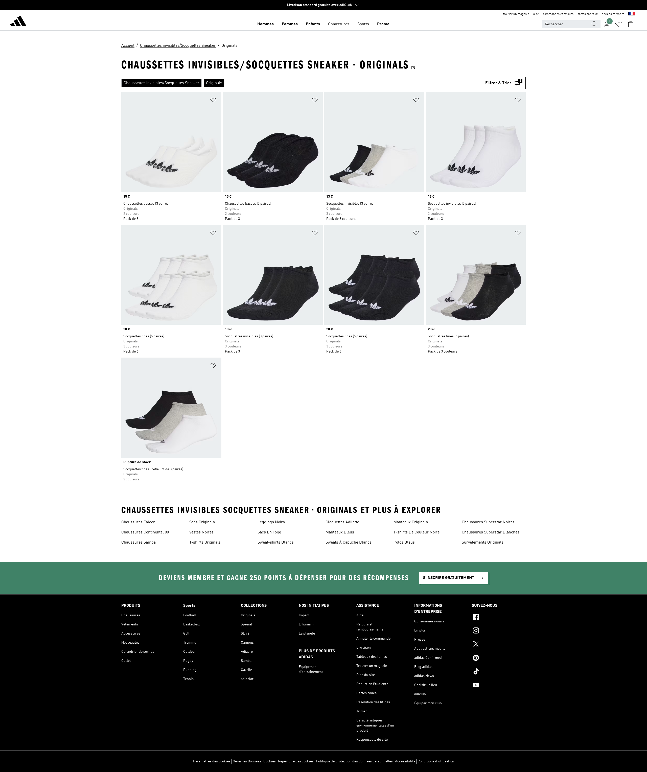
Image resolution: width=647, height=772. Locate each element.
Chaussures (338, 24)
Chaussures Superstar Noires (488, 522)
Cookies (269, 761)
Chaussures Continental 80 (145, 532)
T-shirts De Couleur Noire (417, 532)
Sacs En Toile (269, 532)
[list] (301, 83)
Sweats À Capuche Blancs (349, 543)
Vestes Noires (201, 532)
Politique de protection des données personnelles (354, 761)
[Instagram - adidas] (499, 631)
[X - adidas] (499, 645)
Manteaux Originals (411, 522)
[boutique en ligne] (18, 22)
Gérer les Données (247, 761)
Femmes (290, 24)
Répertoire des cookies (296, 761)
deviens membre (613, 14)
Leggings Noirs (271, 522)
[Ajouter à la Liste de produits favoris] (213, 101)
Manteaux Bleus (340, 532)
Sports (363, 24)
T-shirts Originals (205, 543)
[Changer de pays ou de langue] (631, 14)
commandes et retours (558, 14)
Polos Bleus (404, 543)
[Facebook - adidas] (499, 617)
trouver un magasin (516, 14)
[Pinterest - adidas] (499, 658)
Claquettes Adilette (342, 522)
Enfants (313, 24)
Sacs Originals (202, 522)
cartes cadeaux (587, 14)
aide (536, 14)
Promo (383, 24)
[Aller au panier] (631, 24)
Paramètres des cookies (211, 761)
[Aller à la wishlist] (619, 24)
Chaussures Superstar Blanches (490, 532)
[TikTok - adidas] (499, 672)
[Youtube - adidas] (499, 686)
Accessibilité (405, 761)
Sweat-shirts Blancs (276, 543)
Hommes (265, 24)
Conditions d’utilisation (436, 761)
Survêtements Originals (482, 543)
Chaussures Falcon (138, 522)
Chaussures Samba (138, 543)
